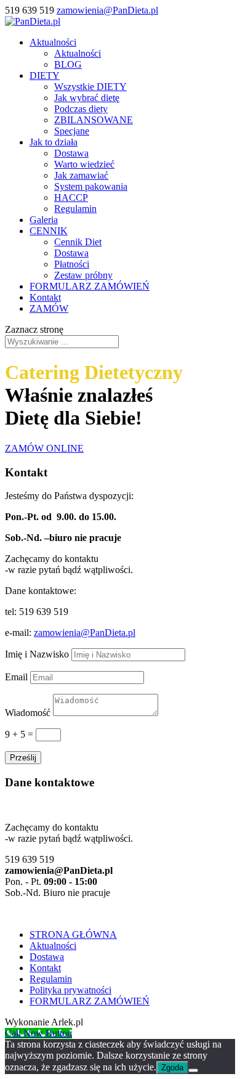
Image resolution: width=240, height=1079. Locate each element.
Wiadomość (27, 712)
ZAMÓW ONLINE (44, 448)
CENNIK (49, 231)
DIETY (45, 75)
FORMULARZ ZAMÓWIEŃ (90, 286)
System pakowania (90, 186)
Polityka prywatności (70, 990)
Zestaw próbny (83, 275)
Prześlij (23, 757)
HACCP (71, 197)
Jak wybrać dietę (86, 97)
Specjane (71, 131)
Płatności (71, 264)
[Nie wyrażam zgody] (193, 1070)
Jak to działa (54, 142)
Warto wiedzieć (84, 164)
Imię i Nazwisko (37, 654)
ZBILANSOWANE (93, 120)
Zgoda (172, 1067)
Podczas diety (81, 109)
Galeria (44, 219)
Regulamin (75, 208)
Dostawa (71, 153)
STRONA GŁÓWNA (73, 934)
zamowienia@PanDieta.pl (84, 632)
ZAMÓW (49, 308)
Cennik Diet (78, 242)
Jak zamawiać (81, 175)
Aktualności (53, 42)
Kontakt (45, 297)
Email (16, 677)
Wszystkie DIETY (90, 86)
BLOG (68, 64)
